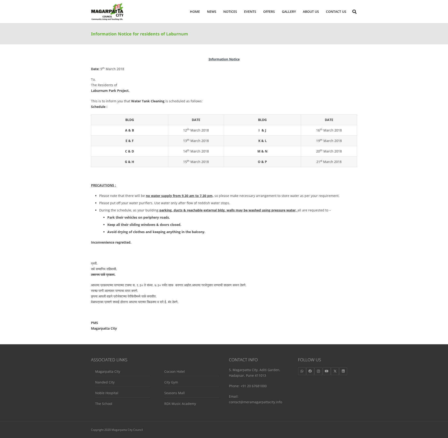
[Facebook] (310, 371)
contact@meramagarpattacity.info (255, 402)
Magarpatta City (107, 371)
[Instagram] (318, 371)
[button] (321, 11)
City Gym (171, 382)
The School (103, 403)
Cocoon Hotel (174, 371)
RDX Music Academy (180, 403)
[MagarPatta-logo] (107, 12)
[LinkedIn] (343, 371)
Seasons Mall (174, 393)
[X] (335, 371)
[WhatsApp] (302, 371)
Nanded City (105, 382)
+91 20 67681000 (254, 386)
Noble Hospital (106, 393)
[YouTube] (327, 371)
